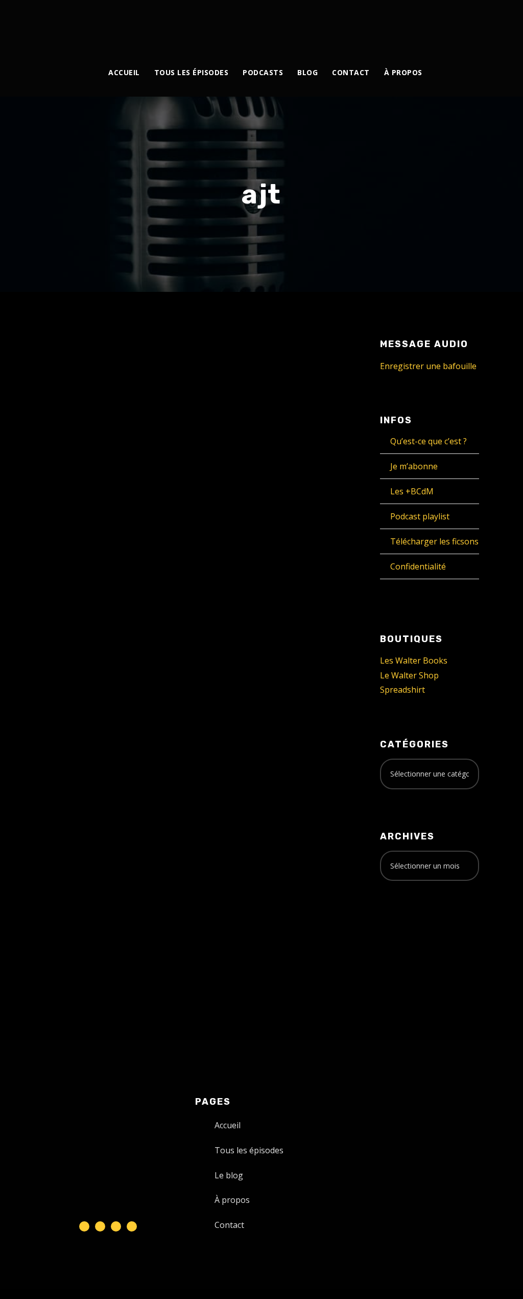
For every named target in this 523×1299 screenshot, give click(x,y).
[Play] (56, 662)
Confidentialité (418, 566)
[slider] (150, 671)
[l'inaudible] (58, 27)
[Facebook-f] (100, 1226)
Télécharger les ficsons (434, 541)
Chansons (82, 397)
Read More (65, 607)
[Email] (464, 24)
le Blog (117, 397)
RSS (91, 710)
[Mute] (137, 664)
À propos (403, 72)
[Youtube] (405, 24)
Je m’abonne (414, 466)
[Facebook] (370, 24)
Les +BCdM (412, 491)
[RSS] (417, 24)
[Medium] (429, 24)
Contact (351, 72)
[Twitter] (382, 24)
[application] (103, 662)
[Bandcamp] (440, 24)
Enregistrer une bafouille (428, 366)
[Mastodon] (452, 24)
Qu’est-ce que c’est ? (428, 441)
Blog (307, 72)
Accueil (124, 72)
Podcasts (263, 72)
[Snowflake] (84, 1226)
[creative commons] (411, 929)
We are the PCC (96, 364)
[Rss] (132, 1226)
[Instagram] (393, 24)
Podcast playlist (419, 516)
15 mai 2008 (66, 386)
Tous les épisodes (191, 72)
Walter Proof (127, 386)
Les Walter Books (413, 660)
